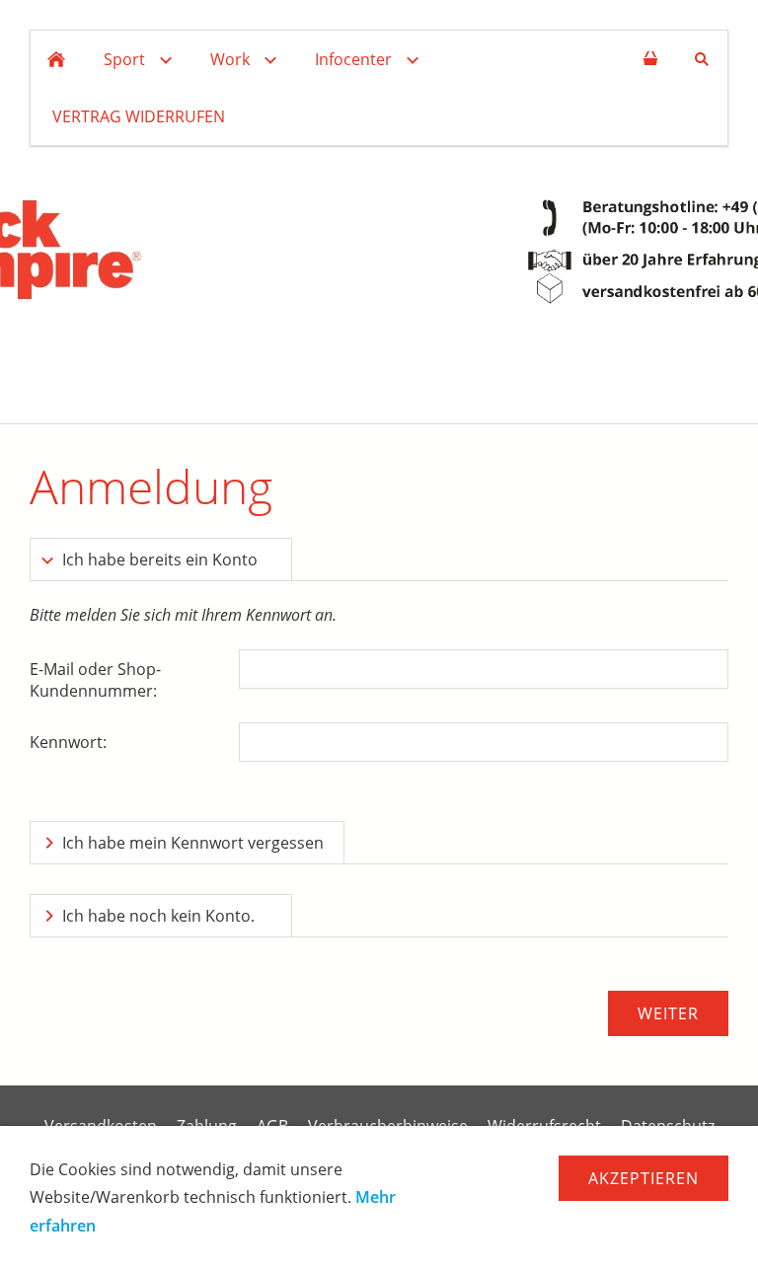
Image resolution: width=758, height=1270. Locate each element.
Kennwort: (68, 742)
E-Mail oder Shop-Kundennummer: (95, 680)
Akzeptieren (643, 1178)
